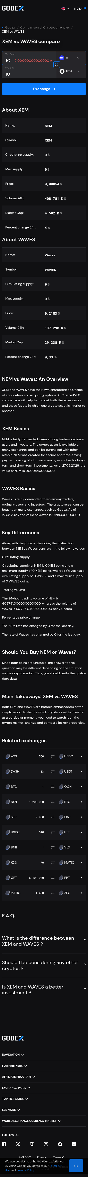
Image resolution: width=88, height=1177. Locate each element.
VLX (67, 847)
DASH (15, 771)
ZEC (67, 893)
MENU (78, 8)
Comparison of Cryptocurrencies (45, 27)
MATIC (69, 862)
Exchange (41, 88)
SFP (13, 817)
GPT (14, 877)
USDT (68, 771)
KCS (14, 862)
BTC (14, 786)
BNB (14, 847)
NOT (14, 802)
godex (10, 27)
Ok (76, 1166)
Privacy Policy (26, 1170)
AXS (14, 756)
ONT (67, 817)
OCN (68, 786)
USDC (68, 756)
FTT (67, 832)
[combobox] (65, 8)
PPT (67, 877)
